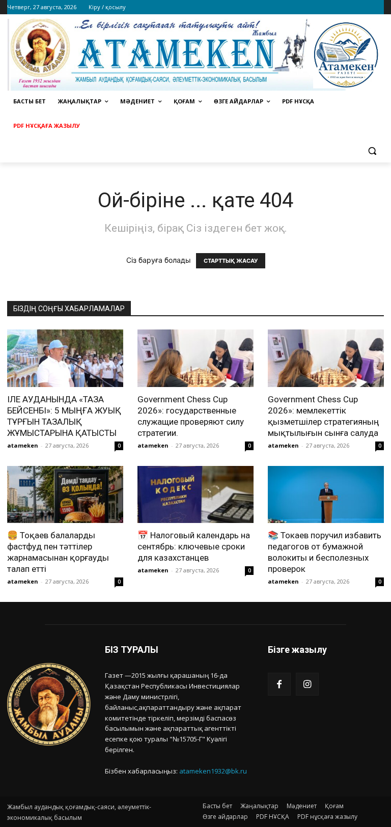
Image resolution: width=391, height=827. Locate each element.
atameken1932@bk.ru (213, 771)
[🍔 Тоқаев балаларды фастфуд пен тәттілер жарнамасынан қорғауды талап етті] (65, 494)
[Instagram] (307, 684)
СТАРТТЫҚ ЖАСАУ (231, 260)
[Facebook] (279, 684)
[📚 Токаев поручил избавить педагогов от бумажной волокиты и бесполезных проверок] (326, 494)
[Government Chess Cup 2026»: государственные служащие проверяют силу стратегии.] (195, 358)
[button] (372, 150)
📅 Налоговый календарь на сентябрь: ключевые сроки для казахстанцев (193, 546)
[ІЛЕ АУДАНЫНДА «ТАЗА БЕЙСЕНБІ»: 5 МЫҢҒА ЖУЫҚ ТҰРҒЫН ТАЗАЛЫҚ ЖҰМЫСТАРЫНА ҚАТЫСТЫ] (65, 358)
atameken (22, 445)
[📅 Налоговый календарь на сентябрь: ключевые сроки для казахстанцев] (195, 494)
